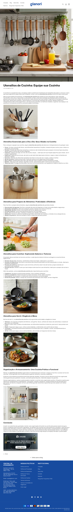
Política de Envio (25, 466)
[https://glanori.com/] (20, 450)
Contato (40, 473)
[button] (63, 4)
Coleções (40, 466)
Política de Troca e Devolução (25, 474)
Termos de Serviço (25, 480)
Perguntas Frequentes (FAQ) (45, 478)
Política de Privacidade (26, 469)
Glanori (9, 508)
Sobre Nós (40, 471)
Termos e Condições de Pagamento (27, 483)
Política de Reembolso (26, 471)
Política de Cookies (25, 478)
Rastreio (40, 476)
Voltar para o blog (37, 457)
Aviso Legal (23, 487)
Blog (39, 469)
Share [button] (6, 454)
